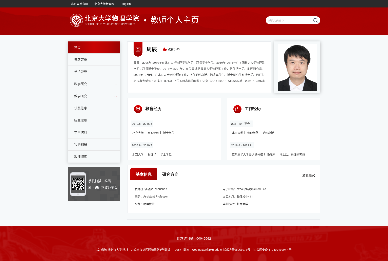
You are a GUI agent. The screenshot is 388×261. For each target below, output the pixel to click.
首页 (77, 47)
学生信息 (80, 132)
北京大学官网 (79, 4)
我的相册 (80, 144)
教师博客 (80, 156)
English (126, 4)
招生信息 (80, 120)
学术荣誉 (80, 71)
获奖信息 (80, 108)
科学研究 (80, 83)
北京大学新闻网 (104, 4)
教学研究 (80, 96)
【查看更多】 (308, 175)
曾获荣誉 (80, 59)
